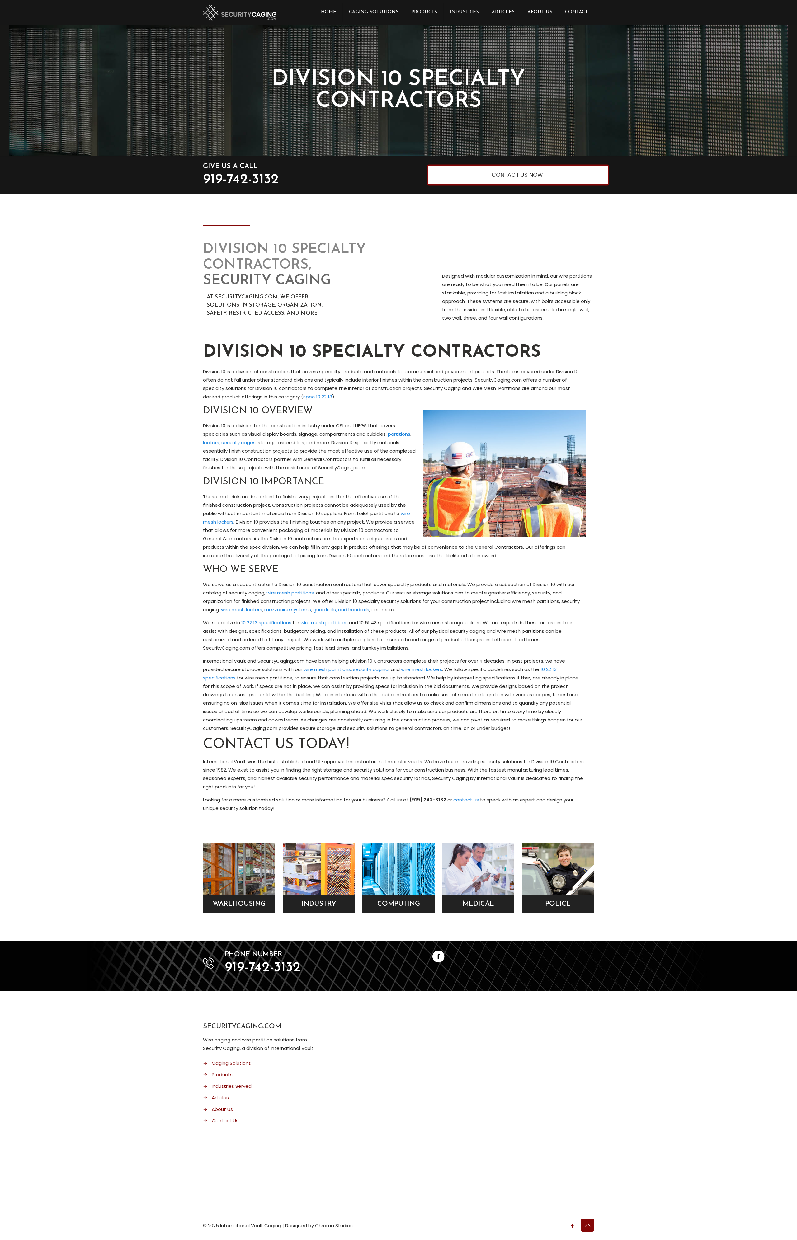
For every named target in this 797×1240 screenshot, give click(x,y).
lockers (211, 442)
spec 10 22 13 (317, 396)
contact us (465, 799)
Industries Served (232, 1086)
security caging (371, 669)
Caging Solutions (231, 1063)
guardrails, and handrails (341, 609)
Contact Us (225, 1120)
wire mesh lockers (241, 609)
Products (222, 1074)
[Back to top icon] (587, 1225)
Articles (220, 1097)
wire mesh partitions (290, 592)
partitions (399, 434)
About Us (222, 1109)
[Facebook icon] (572, 1225)
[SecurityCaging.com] (239, 12)
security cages (238, 442)
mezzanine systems (287, 609)
